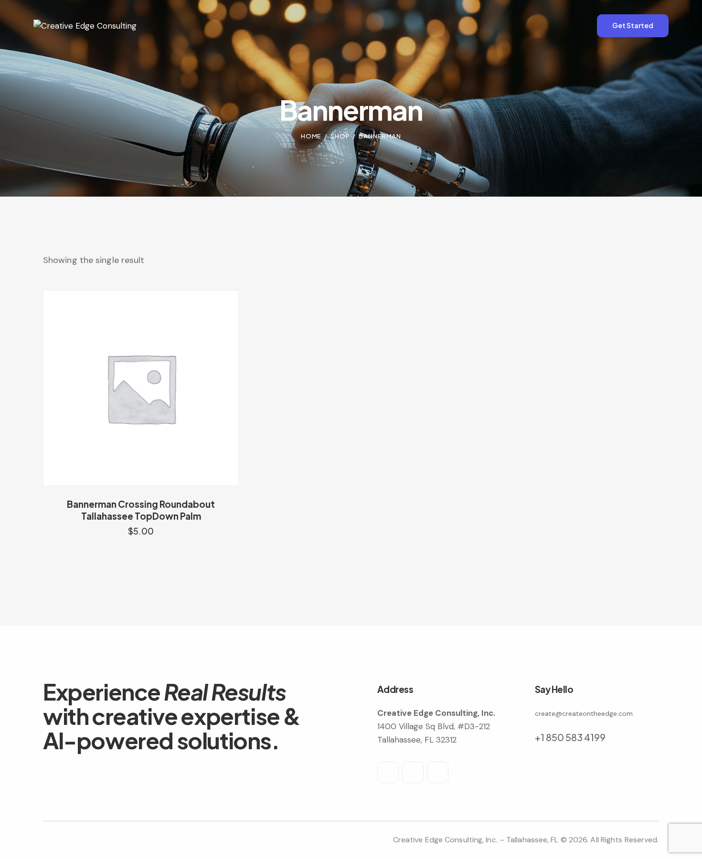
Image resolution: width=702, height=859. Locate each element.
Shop (340, 136)
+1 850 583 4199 (570, 737)
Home (311, 136)
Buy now (141, 540)
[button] (128, 388)
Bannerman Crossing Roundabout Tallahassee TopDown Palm (141, 510)
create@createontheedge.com (584, 713)
